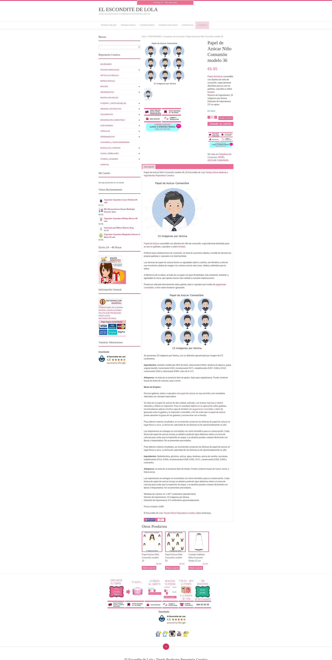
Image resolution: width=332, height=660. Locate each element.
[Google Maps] (186, 636)
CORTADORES (155, 37)
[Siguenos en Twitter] (165, 636)
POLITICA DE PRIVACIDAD (110, 313)
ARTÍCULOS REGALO (109, 75)
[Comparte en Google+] (160, 521)
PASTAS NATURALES (109, 98)
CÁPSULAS (105, 131)
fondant (211, 92)
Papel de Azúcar (215, 76)
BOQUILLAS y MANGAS (110, 148)
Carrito (202, 25)
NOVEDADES (106, 64)
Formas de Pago (168, 25)
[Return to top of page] (166, 647)
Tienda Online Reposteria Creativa (179, 513)
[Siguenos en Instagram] (172, 636)
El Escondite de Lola (128, 9)
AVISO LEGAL (104, 316)
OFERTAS (104, 165)
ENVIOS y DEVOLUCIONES (110, 310)
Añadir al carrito (225, 118)
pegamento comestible (202, 409)
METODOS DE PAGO (107, 318)
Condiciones (147, 25)
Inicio (144, 37)
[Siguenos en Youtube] (179, 636)
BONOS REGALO (107, 81)
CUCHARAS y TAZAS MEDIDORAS (114, 142)
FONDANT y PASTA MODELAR (113, 103)
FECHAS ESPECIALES (109, 70)
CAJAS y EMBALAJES (109, 153)
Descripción (149, 167)
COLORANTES (106, 114)
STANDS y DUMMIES (109, 159)
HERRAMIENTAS (107, 137)
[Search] (138, 47)
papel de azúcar (188, 393)
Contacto (187, 25)
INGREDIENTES (107, 92)
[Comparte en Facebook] (150, 521)
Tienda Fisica (128, 25)
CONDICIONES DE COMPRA (111, 307)
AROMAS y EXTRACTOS (110, 109)
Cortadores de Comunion (174, 37)
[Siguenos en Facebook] (158, 636)
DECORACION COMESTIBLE (112, 120)
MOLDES (104, 86)
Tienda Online (109, 25)
